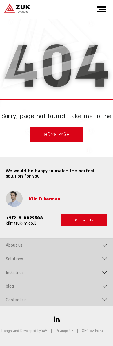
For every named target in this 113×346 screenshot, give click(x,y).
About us (14, 245)
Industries (14, 272)
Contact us (16, 299)
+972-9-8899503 (24, 217)
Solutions (14, 258)
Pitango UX (64, 331)
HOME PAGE (56, 134)
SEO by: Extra (92, 331)
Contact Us (84, 220)
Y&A (44, 331)
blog (10, 286)
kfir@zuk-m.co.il (21, 222)
